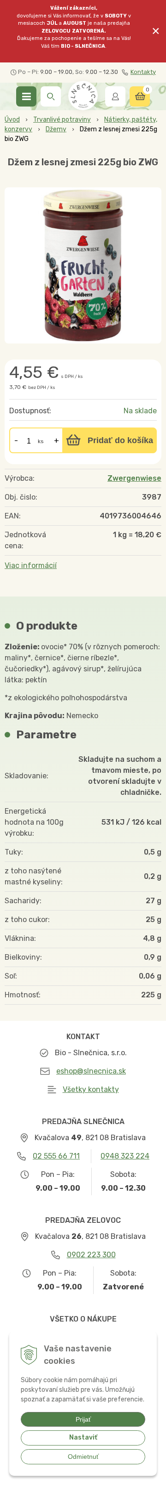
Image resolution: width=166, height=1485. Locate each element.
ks (41, 441)
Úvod (12, 120)
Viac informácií (31, 565)
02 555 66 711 (56, 1156)
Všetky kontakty (91, 1089)
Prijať (83, 1419)
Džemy (56, 129)
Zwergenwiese (134, 478)
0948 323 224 (125, 1156)
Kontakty (143, 71)
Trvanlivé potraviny (62, 120)
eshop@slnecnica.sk (91, 1071)
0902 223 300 (91, 1254)
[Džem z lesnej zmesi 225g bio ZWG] (83, 265)
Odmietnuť (83, 1456)
